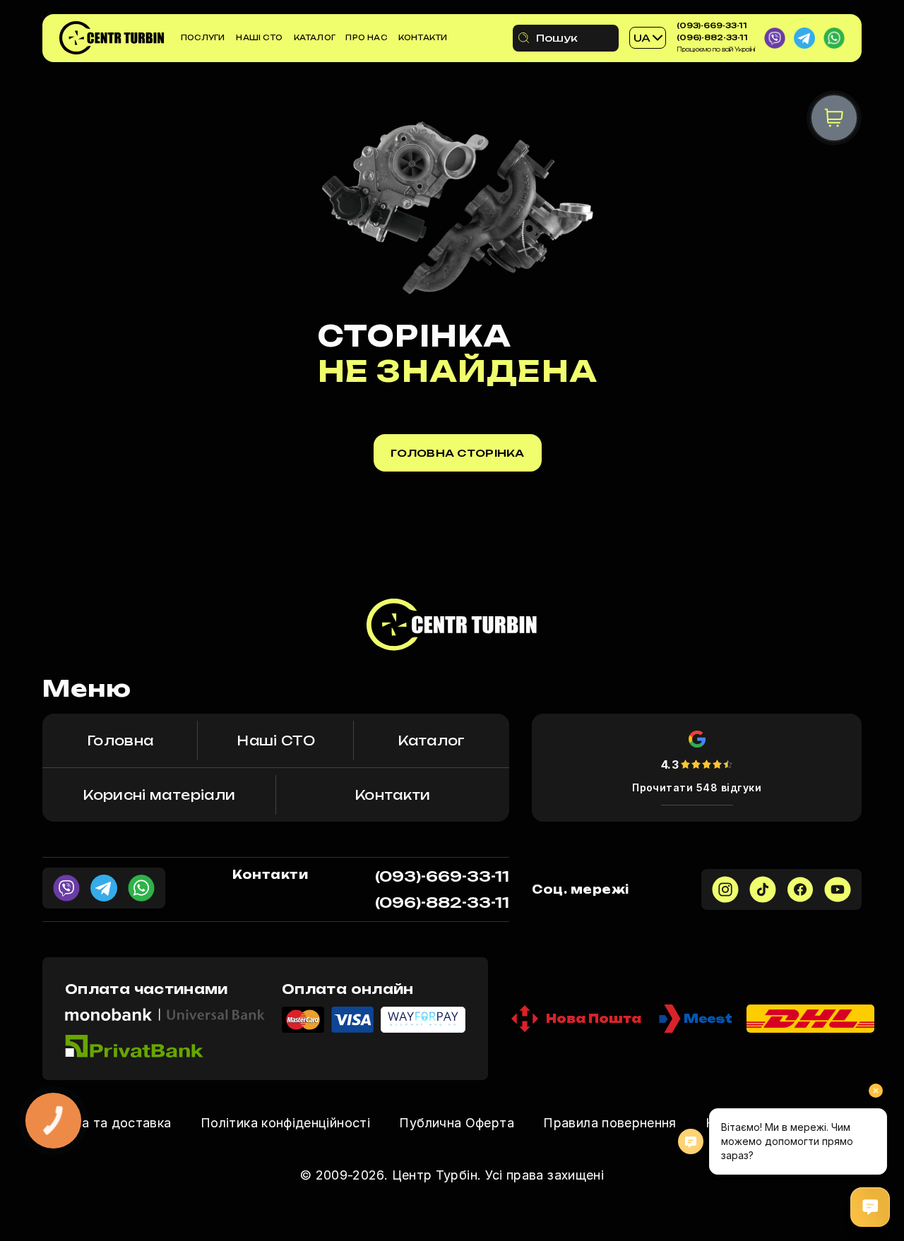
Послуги (203, 37)
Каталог (314, 37)
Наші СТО (259, 37)
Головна (120, 740)
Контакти (423, 37)
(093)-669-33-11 (712, 25)
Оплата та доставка (106, 1122)
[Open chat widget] (870, 1207)
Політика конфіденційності (285, 1122)
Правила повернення (609, 1122)
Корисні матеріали (159, 795)
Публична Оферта (456, 1122)
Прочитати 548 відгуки (696, 787)
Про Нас (365, 37)
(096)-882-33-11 (712, 37)
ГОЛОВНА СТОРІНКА (457, 453)
